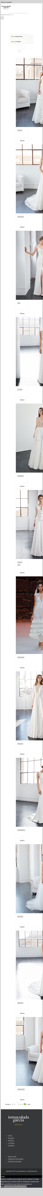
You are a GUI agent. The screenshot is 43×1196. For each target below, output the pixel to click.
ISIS (18, 303)
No (10, 1186)
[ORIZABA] (21, 615)
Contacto (11, 1145)
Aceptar (6, 1186)
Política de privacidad (19, 1186)
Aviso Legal (12, 1156)
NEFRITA (20, 476)
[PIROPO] (21, 705)
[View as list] (19, 51)
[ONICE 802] (21, 524)
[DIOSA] (21, 92)
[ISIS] (21, 265)
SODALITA (21, 1089)
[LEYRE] (21, 351)
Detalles (22, 140)
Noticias (11, 1140)
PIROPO (20, 744)
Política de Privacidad (15, 1159)
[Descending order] (31, 36)
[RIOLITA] (21, 878)
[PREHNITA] (21, 792)
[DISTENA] (21, 178)
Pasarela (11, 1138)
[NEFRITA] (21, 438)
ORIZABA (20, 657)
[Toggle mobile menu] (1, 12)
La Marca (11, 1143)
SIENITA (20, 1003)
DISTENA (20, 217)
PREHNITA (21, 830)
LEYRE (19, 389)
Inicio (10, 1135)
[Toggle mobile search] (3, 12)
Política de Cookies (15, 1161)
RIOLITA (20, 916)
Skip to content (6, 2)
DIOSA (19, 130)
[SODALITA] (21, 1051)
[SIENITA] (21, 965)
